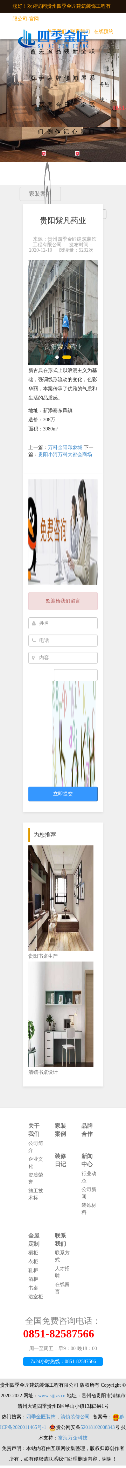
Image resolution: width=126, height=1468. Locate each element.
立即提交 (63, 793)
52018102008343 (97, 1427)
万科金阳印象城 (65, 447)
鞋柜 (33, 1270)
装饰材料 (89, 1209)
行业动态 (89, 1177)
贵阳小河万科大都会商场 (65, 454)
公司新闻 (89, 1193)
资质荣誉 (35, 1178)
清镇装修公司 (75, 1416)
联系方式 (62, 1256)
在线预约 (103, 31)
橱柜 (33, 1252)
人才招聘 (62, 1272)
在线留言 (62, 1288)
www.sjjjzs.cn (51, 1395)
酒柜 (33, 1279)
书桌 (33, 1288)
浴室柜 (35, 1296)
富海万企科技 (73, 1438)
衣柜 (33, 1261)
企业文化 (35, 1163)
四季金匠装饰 (41, 1416)
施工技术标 (35, 1194)
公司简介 (35, 1147)
